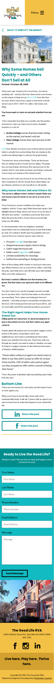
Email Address (10, 517)
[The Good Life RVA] (12, 12)
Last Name (8, 487)
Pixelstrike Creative (43, 678)
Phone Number (10, 502)
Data (4, 149)
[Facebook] (27, 426)
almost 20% (32, 97)
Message (7, 532)
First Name (8, 472)
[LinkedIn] (27, 414)
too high (19, 241)
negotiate (24, 252)
